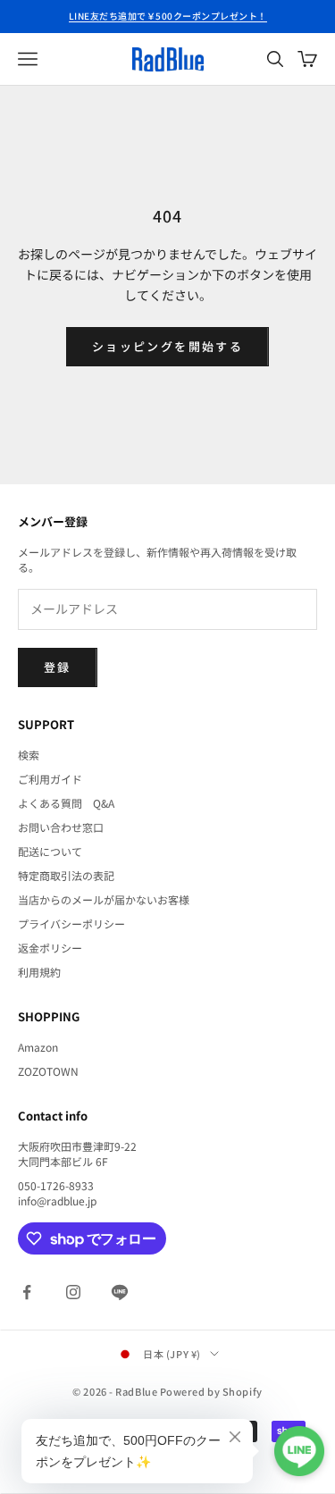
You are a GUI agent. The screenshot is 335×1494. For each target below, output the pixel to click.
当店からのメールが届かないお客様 (103, 899)
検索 (28, 754)
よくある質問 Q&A (66, 802)
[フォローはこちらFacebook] (27, 1292)
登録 (57, 667)
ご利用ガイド (50, 778)
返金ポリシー (50, 947)
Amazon (38, 1046)
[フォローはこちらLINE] (120, 1292)
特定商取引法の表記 (66, 875)
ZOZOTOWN (48, 1071)
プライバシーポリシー (71, 923)
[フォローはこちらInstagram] (73, 1292)
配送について (50, 851)
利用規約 (39, 971)
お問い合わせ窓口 (61, 827)
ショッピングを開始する (167, 346)
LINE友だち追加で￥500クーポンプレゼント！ (168, 15)
